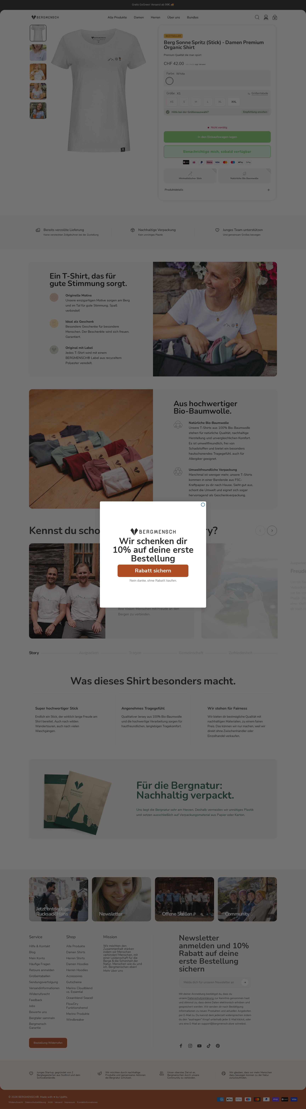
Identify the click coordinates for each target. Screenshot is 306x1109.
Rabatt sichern (153, 570)
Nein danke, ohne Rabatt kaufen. (153, 580)
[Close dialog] (203, 504)
